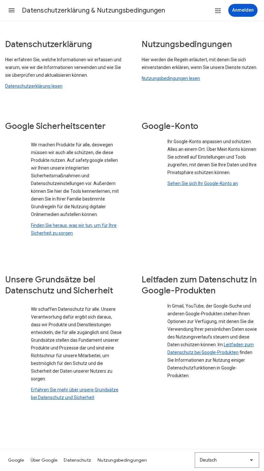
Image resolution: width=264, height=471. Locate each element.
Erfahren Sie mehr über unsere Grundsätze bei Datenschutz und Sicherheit (74, 393)
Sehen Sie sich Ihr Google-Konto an (202, 183)
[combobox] (227, 460)
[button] (11, 10)
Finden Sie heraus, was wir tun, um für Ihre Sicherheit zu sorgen (74, 229)
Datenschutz (77, 460)
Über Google (44, 460)
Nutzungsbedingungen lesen (171, 78)
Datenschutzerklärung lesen (33, 86)
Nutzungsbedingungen (122, 460)
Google (16, 460)
